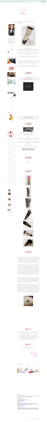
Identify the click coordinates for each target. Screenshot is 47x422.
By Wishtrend (9, 146)
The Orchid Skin (9, 176)
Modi (8, 164)
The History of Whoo (13, 175)
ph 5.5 (14, 181)
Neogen (12, 165)
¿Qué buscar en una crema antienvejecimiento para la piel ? (11, 202)
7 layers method (9, 141)
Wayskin (15, 178)
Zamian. (15, 179)
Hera (8, 156)
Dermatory (13, 149)
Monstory (10, 164)
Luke (8, 162)
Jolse (8, 159)
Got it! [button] (43, 1)
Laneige (8, 161)
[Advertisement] (6, 4)
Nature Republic (9, 165)
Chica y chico (14, 146)
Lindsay (12, 161)
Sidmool (10, 171)
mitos (11, 181)
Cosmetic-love (10, 148)
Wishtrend (11, 179)
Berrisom (9, 145)
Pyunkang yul (9, 168)
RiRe (14, 169)
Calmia (11, 146)
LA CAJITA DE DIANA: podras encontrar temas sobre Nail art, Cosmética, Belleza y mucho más (11, 197)
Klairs (8, 160)
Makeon (10, 162)
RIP (11, 168)
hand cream (10, 181)
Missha (12, 163)
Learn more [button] (25, 1)
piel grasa (9, 182)
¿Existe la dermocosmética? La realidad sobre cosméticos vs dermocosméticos (12, 77)
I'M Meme (8, 157)
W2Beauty (28, 163)
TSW (8, 174)
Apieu (13, 142)
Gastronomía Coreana (10, 153)
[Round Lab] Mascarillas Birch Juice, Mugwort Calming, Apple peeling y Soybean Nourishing (12, 84)
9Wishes (11, 141)
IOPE (12, 157)
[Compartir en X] (26, 364)
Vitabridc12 (11, 178)
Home (8, 419)
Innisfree (10, 158)
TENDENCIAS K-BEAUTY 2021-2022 (12, 204)
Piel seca (11, 167)
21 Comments (35, 364)
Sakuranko (9, 188)
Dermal (10, 149)
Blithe (13, 145)
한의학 (10, 185)
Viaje (8, 178)
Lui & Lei (15, 161)
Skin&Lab (11, 172)
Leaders (10, 161)
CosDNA (28, 152)
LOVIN (9, 203)
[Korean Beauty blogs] (12, 117)
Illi (14, 157)
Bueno (15, 145)
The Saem (12, 176)
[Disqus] (28, 385)
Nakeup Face (13, 164)
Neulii (14, 165)
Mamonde (13, 162)
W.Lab (12, 178)
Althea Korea (10, 142)
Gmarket (11, 154)
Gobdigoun (14, 154)
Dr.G (15, 149)
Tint (15, 176)
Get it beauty (14, 153)
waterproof (14, 184)
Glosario (8, 154)
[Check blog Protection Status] (12, 52)
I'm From (11, 157)
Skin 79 (13, 171)
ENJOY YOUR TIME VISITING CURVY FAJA (13, 199)
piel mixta (12, 182)
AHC (13, 141)
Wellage (8, 179)
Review (11, 169)
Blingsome (11, 145)
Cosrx (12, 148)
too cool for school (10, 184)
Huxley (14, 156)
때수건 (8, 185)
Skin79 (14, 172)
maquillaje (21, 364)
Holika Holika (11, 156)
